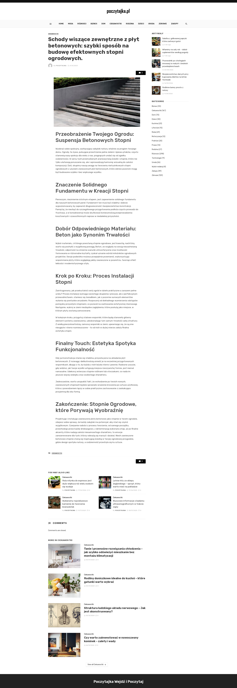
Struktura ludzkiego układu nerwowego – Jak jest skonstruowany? (115, 609)
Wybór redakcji (157, 167)
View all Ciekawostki (95, 664)
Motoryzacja (157, 136)
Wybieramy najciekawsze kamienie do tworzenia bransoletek (75, 504)
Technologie (156, 158)
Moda (70, 24)
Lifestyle (155, 128)
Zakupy (174, 24)
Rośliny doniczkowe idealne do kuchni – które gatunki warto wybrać (114, 580)
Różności (81, 24)
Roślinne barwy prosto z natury (172, 88)
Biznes (94, 24)
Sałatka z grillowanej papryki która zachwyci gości (174, 39)
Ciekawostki (116, 24)
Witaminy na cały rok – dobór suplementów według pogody (175, 51)
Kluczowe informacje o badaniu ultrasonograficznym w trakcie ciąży (128, 504)
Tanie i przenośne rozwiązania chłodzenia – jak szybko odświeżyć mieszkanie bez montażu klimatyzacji (113, 552)
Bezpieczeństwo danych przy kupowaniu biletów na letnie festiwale (175, 77)
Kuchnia (155, 123)
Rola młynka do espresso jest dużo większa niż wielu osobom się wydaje (77, 483)
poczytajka (61, 65)
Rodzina (130, 24)
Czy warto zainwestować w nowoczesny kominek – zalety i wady (111, 639)
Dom (103, 24)
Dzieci (141, 24)
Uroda (151, 24)
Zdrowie (163, 24)
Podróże (155, 141)
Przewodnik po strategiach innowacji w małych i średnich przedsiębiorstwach (175, 63)
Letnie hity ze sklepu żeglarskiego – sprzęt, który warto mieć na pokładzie (126, 483)
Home (61, 24)
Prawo (154, 145)
